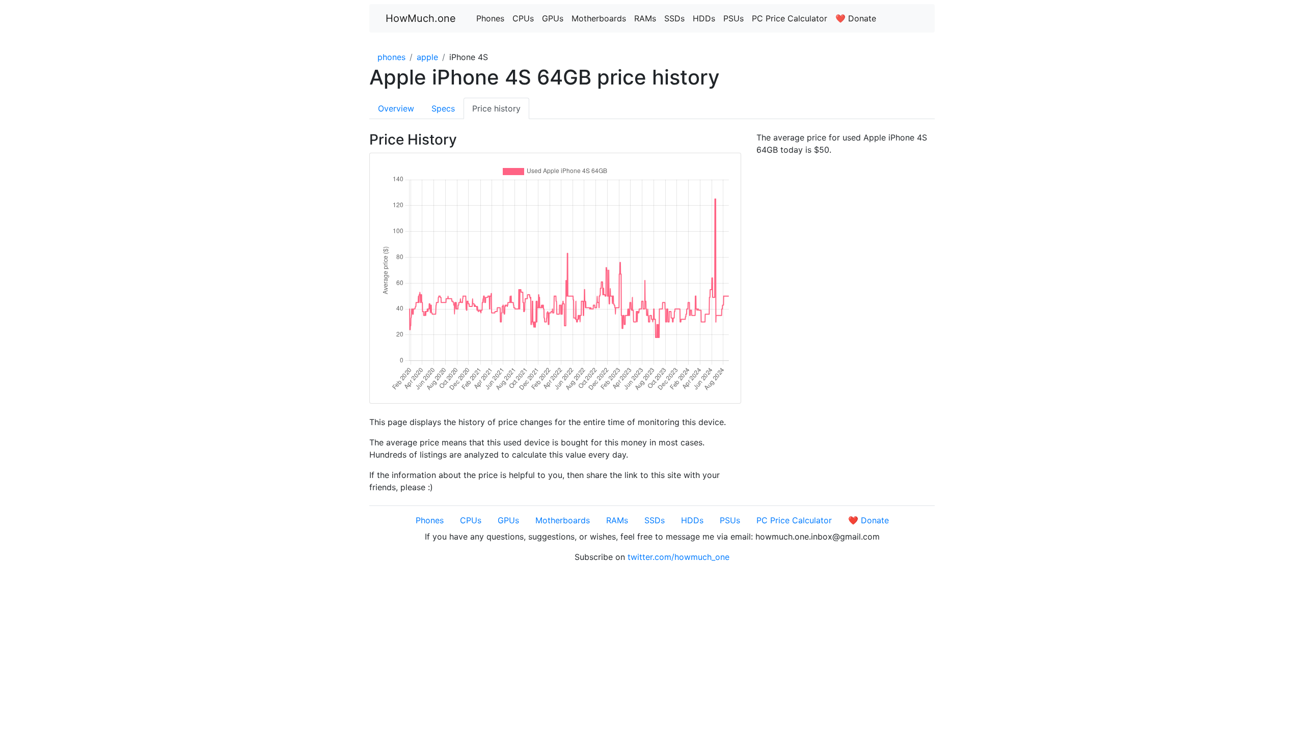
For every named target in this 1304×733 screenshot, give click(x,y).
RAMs (645, 18)
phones (391, 57)
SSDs (674, 18)
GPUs (552, 18)
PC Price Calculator (789, 18)
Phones (490, 18)
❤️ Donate (855, 18)
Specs (443, 108)
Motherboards (599, 18)
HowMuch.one (421, 18)
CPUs (523, 18)
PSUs (733, 18)
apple (427, 57)
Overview (396, 108)
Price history (496, 108)
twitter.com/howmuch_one (678, 557)
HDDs (704, 18)
